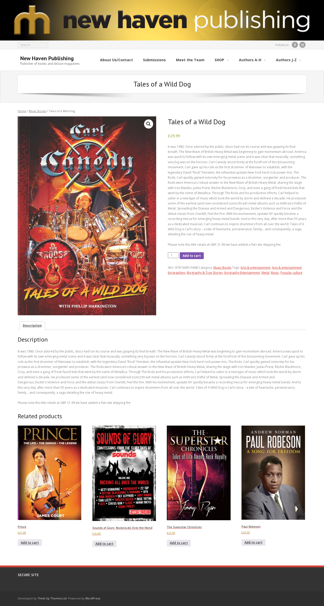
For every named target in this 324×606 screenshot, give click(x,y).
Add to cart (192, 256)
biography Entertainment (242, 272)
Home (22, 111)
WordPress (92, 598)
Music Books (37, 111)
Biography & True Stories (205, 272)
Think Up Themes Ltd (52, 598)
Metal (265, 272)
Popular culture (291, 272)
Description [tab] (32, 325)
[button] (148, 124)
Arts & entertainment (255, 267)
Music (275, 272)
